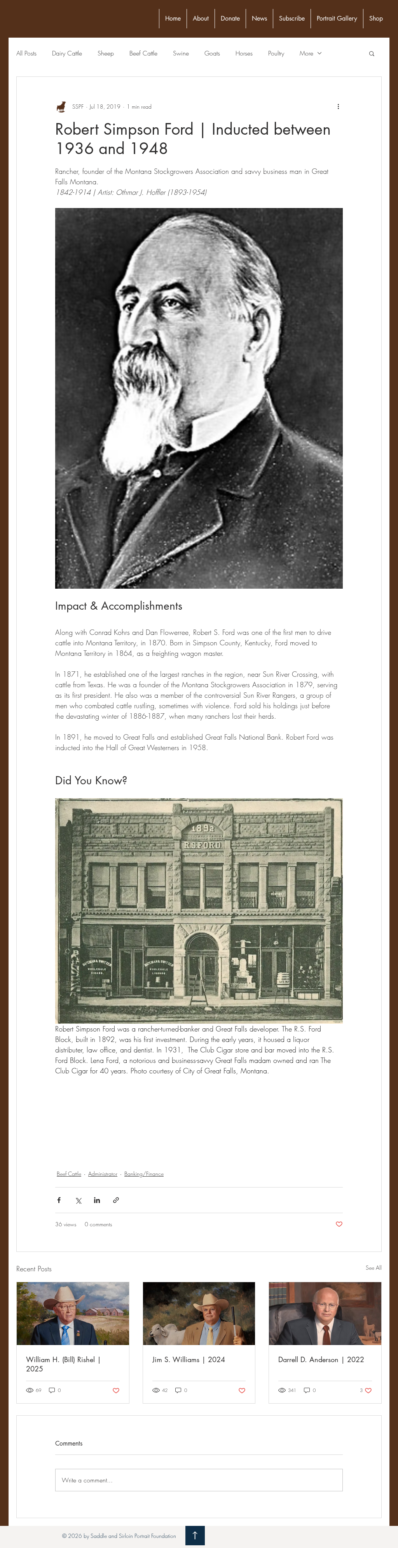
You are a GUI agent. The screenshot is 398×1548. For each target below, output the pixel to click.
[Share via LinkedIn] (97, 1200)
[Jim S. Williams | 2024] (199, 1313)
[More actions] (338, 106)
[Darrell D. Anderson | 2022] (325, 1313)
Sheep (106, 53)
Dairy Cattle (67, 53)
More (306, 53)
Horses (244, 53)
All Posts (26, 53)
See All (374, 1267)
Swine (181, 53)
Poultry (276, 53)
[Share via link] (116, 1200)
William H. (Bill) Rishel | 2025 (63, 1364)
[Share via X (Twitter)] (78, 1200)
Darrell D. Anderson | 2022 (321, 1359)
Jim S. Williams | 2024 (188, 1359)
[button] (371, 53)
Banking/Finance (144, 1173)
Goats (212, 53)
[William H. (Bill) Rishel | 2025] (73, 1313)
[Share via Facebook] (59, 1200)
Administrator (102, 1173)
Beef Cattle (143, 53)
